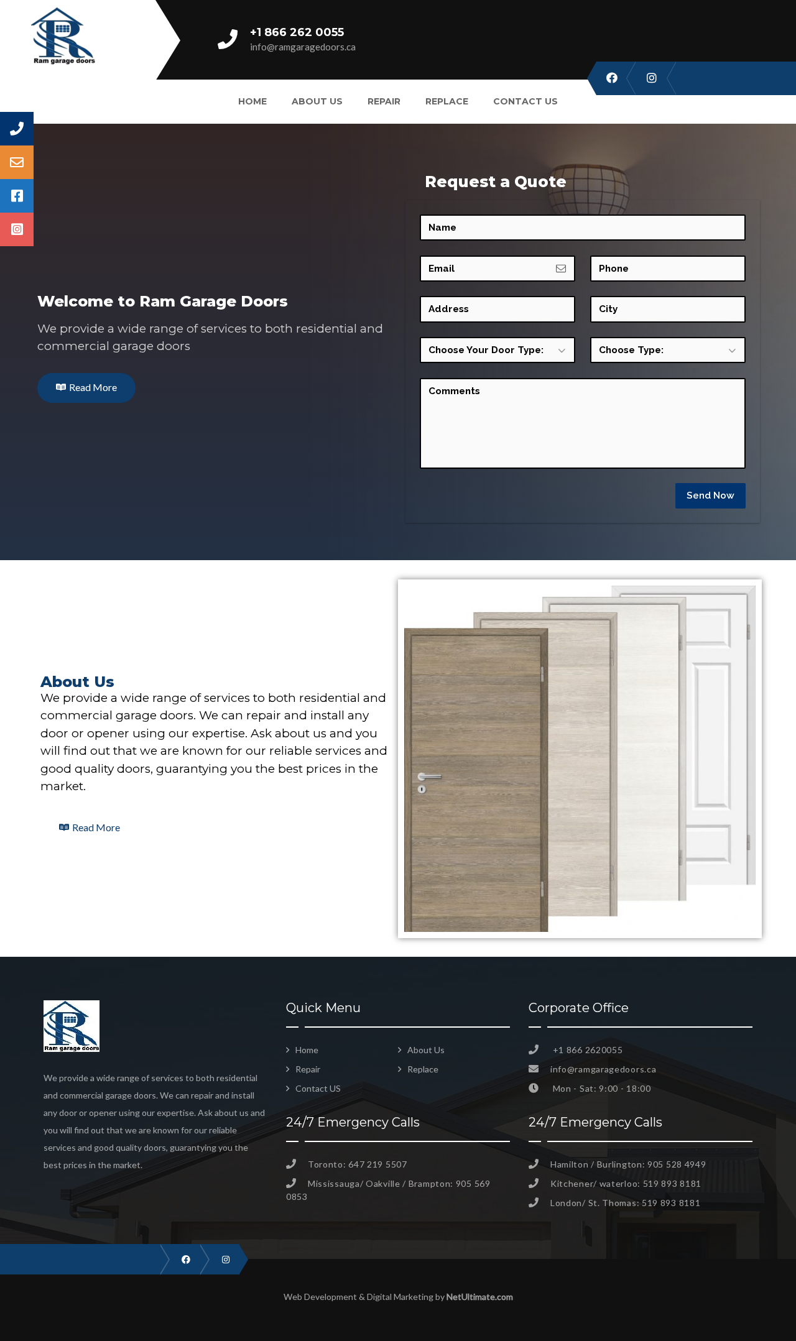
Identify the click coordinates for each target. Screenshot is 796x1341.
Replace (446, 101)
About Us (317, 101)
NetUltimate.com (480, 1296)
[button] (86, 388)
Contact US (525, 101)
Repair (384, 101)
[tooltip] (17, 128)
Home (252, 101)
